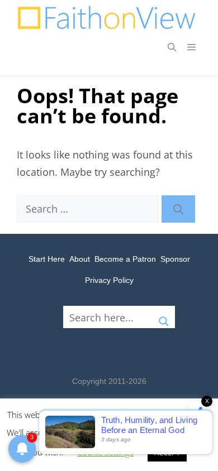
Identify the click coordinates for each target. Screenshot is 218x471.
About (79, 258)
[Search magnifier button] (164, 317)
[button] (172, 47)
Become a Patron (125, 258)
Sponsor (175, 258)
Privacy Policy (109, 280)
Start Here (47, 258)
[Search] (178, 209)
